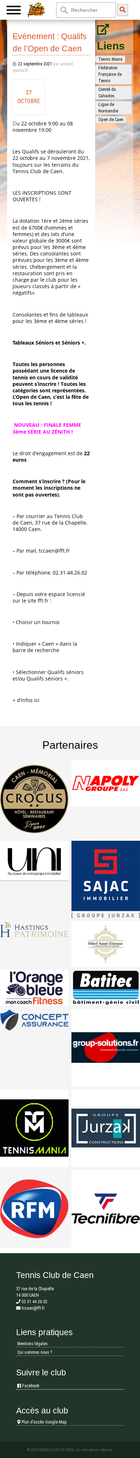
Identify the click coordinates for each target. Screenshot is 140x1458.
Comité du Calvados (107, 92)
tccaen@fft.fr (54, 550)
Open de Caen (110, 119)
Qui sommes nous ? (34, 1352)
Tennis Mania (110, 59)
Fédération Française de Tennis (110, 74)
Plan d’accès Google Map (43, 1422)
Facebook (30, 1385)
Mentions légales (32, 1343)
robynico (106, 1450)
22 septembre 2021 (35, 63)
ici (36, 700)
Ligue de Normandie (108, 108)
